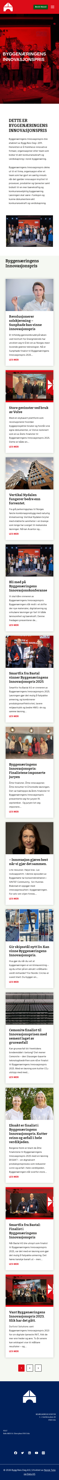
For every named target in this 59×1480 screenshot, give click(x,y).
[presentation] (29, 295)
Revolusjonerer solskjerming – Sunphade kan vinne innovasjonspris (25, 323)
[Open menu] (52, 7)
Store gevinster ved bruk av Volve (28, 410)
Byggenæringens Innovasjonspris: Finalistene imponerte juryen (27, 771)
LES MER (14, 360)
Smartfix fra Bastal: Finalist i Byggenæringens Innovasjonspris (24, 1231)
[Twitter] (22, 1453)
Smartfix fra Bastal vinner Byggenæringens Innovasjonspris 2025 (28, 677)
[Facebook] (16, 1453)
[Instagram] (43, 1453)
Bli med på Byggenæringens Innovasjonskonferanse (28, 586)
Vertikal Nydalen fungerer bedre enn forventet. (24, 499)
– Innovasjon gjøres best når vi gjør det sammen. (28, 862)
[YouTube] (36, 1453)
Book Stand (41, 7)
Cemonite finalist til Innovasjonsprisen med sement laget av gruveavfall (28, 1036)
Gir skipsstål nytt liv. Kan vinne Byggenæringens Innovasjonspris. (29, 951)
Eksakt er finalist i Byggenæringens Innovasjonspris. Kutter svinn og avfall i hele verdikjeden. (28, 1133)
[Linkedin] (29, 1453)
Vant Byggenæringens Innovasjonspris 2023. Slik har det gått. (27, 1316)
